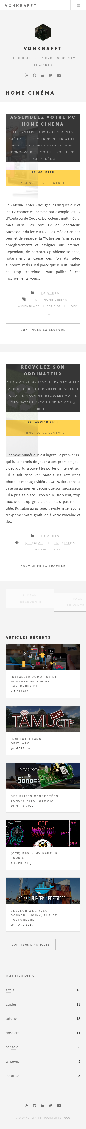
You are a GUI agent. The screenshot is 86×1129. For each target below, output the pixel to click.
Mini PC (41, 549)
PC (35, 299)
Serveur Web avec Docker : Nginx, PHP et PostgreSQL (34, 915)
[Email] (59, 75)
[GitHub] (34, 75)
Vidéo (73, 306)
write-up (12, 1061)
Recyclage (35, 543)
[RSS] (26, 75)
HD (48, 313)
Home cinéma (55, 299)
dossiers (12, 1032)
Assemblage (29, 306)
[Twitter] (50, 75)
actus (10, 990)
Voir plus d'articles (31, 945)
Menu (78, 5)
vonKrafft (21, 6)
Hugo (66, 1118)
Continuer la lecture (43, 329)
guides (11, 1004)
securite (12, 1075)
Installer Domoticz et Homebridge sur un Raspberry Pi (34, 681)
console (12, 1047)
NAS (57, 549)
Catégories (20, 976)
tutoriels (12, 1018)
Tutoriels (50, 293)
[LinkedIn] (42, 75)
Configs (54, 306)
